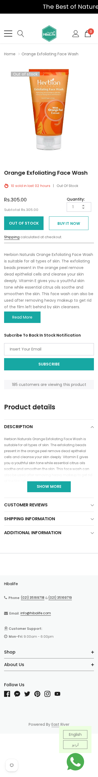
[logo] (49, 33)
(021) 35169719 (60, 597)
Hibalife (11, 583)
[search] (20, 33)
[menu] (8, 33)
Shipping (12, 237)
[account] (75, 33)
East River (60, 724)
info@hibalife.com (35, 613)
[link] (9, 694)
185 (15, 384)
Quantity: (76, 199)
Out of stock (24, 223)
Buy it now (68, 223)
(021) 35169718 (32, 597)
